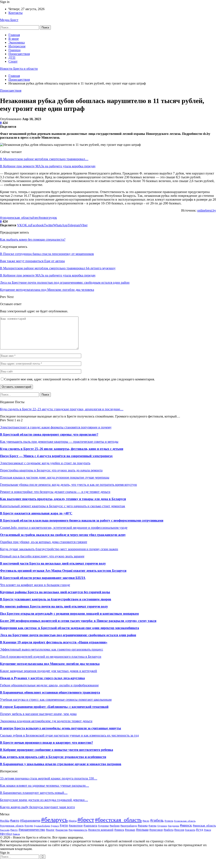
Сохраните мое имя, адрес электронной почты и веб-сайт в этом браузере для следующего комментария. (79, 379)
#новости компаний (100, 829)
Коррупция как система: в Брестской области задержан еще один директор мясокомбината (69, 628)
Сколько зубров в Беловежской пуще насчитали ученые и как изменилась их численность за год (69, 735)
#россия (179, 829)
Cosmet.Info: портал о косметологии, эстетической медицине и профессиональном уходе (63, 527)
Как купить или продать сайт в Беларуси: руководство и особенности (53, 757)
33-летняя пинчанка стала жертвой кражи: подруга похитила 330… (48, 778)
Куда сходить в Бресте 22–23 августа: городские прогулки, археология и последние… (61, 409)
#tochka (4, 820)
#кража (143, 825)
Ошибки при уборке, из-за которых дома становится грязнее (43, 542)
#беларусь (54, 819)
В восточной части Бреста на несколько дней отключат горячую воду (53, 563)
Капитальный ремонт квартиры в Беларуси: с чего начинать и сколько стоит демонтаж (62, 506)
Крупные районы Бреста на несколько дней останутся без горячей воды (55, 592)
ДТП (11, 57)
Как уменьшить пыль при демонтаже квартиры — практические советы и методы (59, 441)
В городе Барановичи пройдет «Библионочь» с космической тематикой (54, 707)
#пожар (130, 829)
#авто (14, 820)
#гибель (157, 820)
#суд (199, 830)
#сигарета (190, 830)
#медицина (173, 825)
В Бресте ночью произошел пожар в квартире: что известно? (46, 742)
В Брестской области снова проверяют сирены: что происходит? (49, 434)
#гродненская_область (16, 217)
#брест (85, 819)
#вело (146, 820)
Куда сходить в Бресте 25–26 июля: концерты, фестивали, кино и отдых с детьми (61, 449)
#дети (64, 825)
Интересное (17, 46)
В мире (13, 38)
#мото (14, 829)
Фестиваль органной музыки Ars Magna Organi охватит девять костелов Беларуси (63, 570)
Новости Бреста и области (19, 68)
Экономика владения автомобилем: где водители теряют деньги (46, 721)
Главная (14, 35)
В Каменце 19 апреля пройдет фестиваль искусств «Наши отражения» (53, 642)
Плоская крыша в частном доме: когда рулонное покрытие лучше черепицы (54, 477)
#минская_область (204, 825)
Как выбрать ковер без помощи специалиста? (32, 239)
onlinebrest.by (206, 210)
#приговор (156, 829)
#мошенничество (32, 830)
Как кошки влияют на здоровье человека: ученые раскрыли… (44, 785)
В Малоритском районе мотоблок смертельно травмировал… (44, 159)
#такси (207, 829)
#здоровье (103, 825)
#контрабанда (128, 825)
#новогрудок (48, 217)
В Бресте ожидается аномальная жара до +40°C (36, 513)
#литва (152, 825)
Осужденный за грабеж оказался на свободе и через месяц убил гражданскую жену (63, 535)
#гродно (28, 825)
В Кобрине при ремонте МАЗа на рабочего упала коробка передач (47, 166)
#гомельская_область (185, 821)
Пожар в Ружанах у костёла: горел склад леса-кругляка (42, 678)
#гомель (169, 821)
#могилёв (4, 830)
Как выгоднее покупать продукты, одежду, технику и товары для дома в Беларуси (63, 499)
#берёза (73, 820)
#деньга (55, 825)
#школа (16, 834)
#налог (50, 829)
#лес (35, 217)
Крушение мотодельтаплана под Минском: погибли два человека (50, 664)
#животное (76, 825)
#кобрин (115, 825)
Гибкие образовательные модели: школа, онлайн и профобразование (49, 685)
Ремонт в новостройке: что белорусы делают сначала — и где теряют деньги (55, 492)
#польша (142, 830)
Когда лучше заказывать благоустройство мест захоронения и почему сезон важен (59, 549)
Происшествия (19, 54)
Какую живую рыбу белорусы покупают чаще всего (37, 807)
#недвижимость (78, 829)
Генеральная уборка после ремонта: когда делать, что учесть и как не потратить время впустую (68, 484)
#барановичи (30, 821)
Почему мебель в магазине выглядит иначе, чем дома (38, 714)
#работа (168, 829)
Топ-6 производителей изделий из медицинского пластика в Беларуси (50, 656)
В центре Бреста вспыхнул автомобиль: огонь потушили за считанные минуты (60, 728)
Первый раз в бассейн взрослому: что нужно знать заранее (42, 556)
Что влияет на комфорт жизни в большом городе (35, 585)
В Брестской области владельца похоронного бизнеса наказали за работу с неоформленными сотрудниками (81, 520)
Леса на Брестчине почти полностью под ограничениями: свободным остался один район (68, 635)
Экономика (16, 42)
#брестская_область (118, 820)
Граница (14, 50)
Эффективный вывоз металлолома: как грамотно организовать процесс (51, 649)
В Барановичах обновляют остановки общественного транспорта (50, 692)
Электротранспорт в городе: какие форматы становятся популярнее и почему (56, 427)
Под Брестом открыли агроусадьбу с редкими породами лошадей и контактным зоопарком (69, 613)
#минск (186, 825)
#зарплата (90, 825)
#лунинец (162, 825)
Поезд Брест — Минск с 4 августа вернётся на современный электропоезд (56, 456)
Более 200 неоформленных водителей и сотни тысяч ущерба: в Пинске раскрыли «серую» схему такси (78, 621)
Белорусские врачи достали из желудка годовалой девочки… (44, 800)
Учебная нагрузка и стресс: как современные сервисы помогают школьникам (56, 699)
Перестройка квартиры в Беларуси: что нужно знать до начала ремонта (51, 470)
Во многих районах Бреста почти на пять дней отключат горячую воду (54, 606)
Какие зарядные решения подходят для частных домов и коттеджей (48, 671)
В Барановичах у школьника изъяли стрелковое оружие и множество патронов (60, 764)
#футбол (6, 833)
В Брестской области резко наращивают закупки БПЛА (42, 578)
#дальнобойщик (42, 825)
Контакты (15, 13)
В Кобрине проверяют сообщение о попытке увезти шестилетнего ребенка (56, 750)
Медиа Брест (9, 20)
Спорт (13, 61)
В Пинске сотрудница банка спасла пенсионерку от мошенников (47, 254)
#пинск (119, 829)
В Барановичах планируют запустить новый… (34, 793)
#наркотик (61, 829)
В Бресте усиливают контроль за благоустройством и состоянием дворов (55, 599)
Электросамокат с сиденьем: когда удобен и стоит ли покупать (45, 463)
